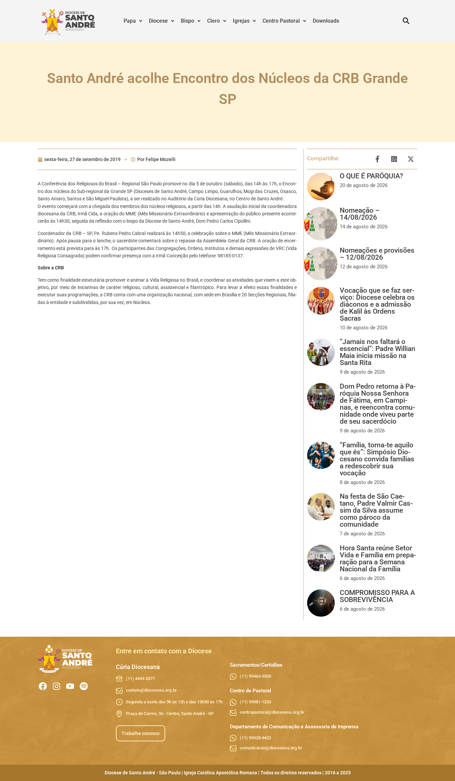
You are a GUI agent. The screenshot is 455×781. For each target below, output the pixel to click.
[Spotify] (84, 686)
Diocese (158, 21)
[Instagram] (56, 686)
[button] (133, 21)
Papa (130, 21)
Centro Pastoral (281, 21)
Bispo (187, 21)
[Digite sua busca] (406, 21)
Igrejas (241, 21)
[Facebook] (43, 686)
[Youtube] (70, 686)
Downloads (326, 21)
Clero (213, 21)
